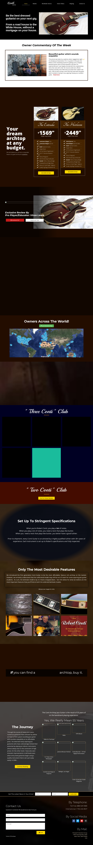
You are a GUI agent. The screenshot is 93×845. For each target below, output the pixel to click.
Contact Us (82, 3)
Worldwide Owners (47, 3)
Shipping (72, 3)
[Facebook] (73, 820)
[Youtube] (81, 820)
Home (25, 3)
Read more (56, 75)
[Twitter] (77, 820)
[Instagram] (85, 820)
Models (35, 3)
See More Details (46, 173)
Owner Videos (60, 3)
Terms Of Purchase (11, 836)
